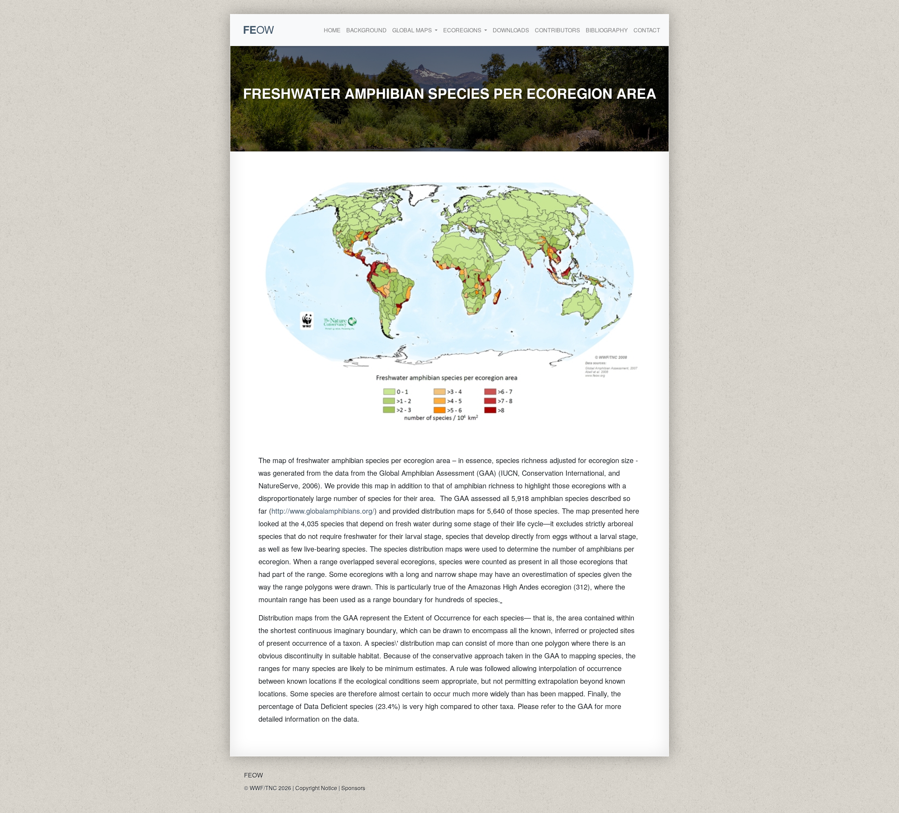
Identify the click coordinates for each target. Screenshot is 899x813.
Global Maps (412, 30)
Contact (647, 30)
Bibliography (607, 30)
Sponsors (353, 788)
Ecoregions (463, 30)
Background (366, 30)
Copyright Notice (316, 788)
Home (332, 30)
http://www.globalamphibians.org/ (322, 511)
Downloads (511, 30)
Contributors (557, 30)
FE (258, 29)
